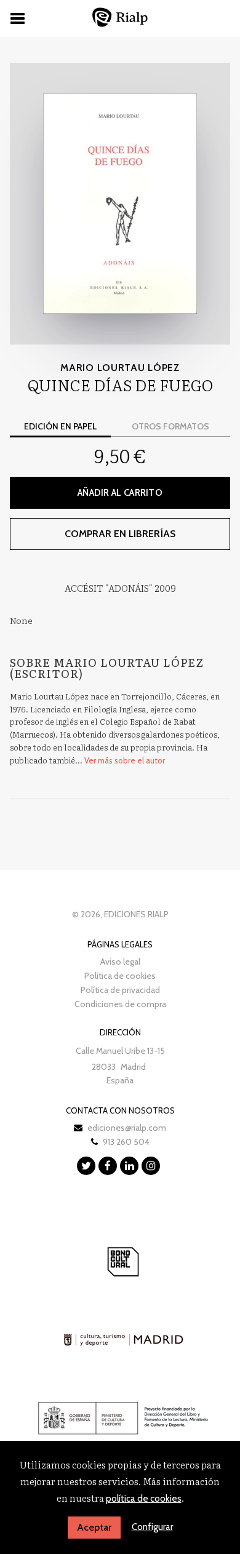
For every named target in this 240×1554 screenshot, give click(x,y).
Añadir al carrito (120, 492)
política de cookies (144, 1498)
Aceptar (94, 1527)
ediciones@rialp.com (126, 1127)
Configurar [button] (152, 1526)
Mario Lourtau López (119, 367)
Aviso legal (120, 961)
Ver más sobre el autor (124, 760)
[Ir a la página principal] (120, 17)
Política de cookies (120, 975)
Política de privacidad (120, 989)
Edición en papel (60, 426)
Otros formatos (170, 426)
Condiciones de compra (120, 1004)
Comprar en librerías (120, 534)
